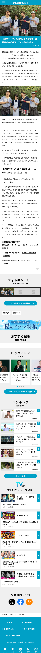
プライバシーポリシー (12, 635)
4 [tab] (23, 386)
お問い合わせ (9, 629)
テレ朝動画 (27, 622)
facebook (20, 602)
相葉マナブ (16, 242)
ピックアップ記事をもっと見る (20, 391)
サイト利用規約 (29, 629)
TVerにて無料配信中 (29, 253)
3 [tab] (21, 386)
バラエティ (13, 614)
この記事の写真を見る (20, 303)
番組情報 (6, 313)
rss (29, 602)
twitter (12, 602)
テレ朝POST (20, 3)
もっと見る (20, 476)
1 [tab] (17, 386)
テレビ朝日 (8, 622)
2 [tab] (19, 386)
